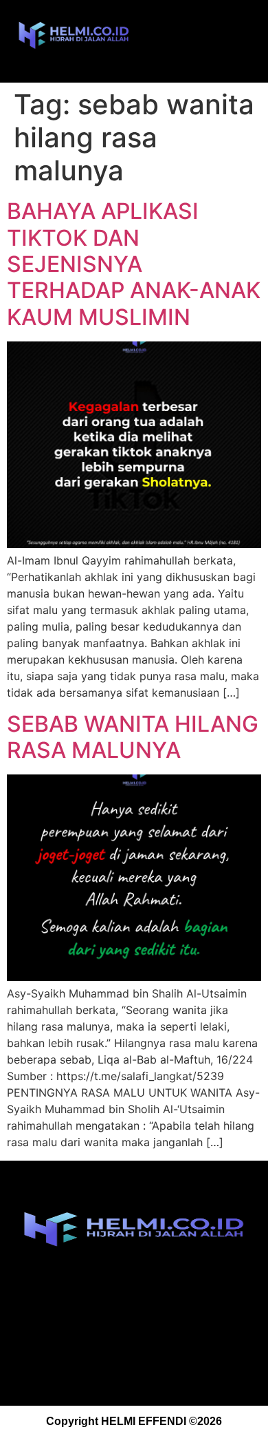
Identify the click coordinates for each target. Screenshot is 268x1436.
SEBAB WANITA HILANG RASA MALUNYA (132, 736)
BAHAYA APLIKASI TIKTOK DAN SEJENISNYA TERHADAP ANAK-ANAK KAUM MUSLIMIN (133, 264)
